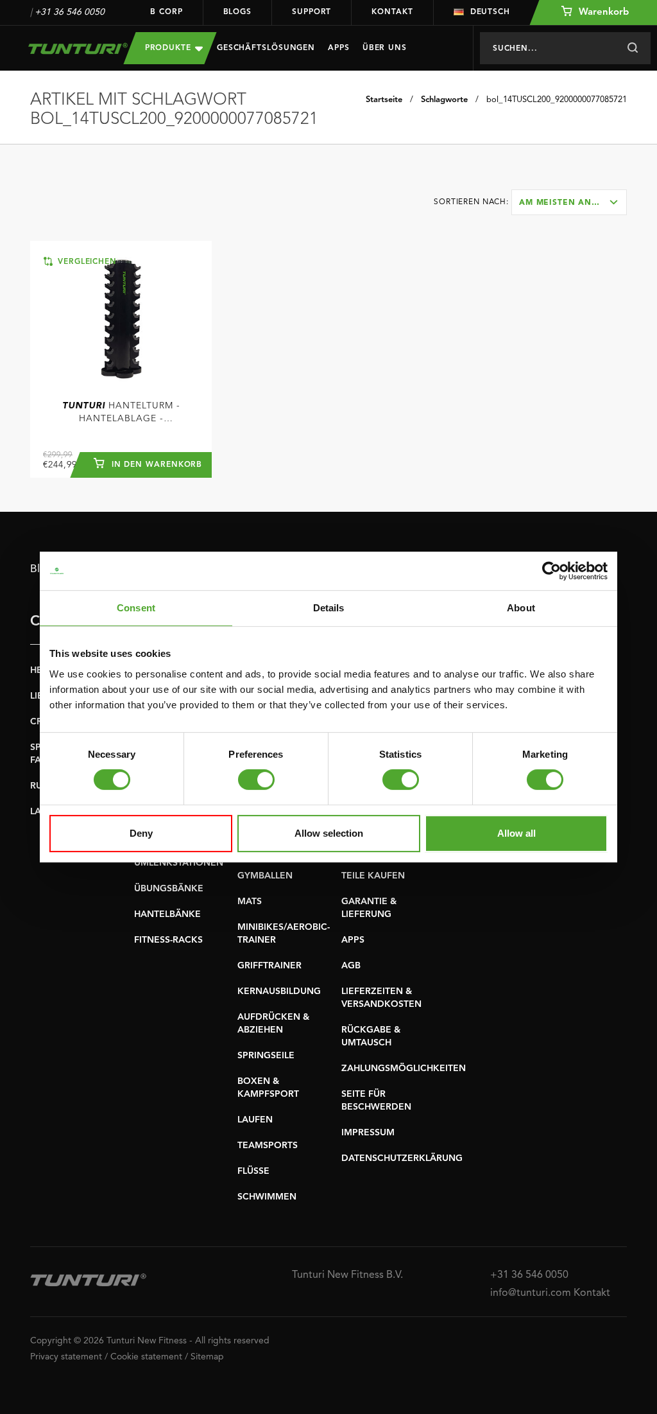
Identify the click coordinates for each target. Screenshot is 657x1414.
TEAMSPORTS (267, 1145)
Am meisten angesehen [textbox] (572, 203)
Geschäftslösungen (266, 48)
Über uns (385, 48)
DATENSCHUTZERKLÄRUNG (402, 1158)
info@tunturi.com (530, 1293)
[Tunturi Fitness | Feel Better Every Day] (67, 48)
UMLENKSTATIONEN (178, 863)
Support (311, 12)
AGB (351, 965)
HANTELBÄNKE (167, 914)
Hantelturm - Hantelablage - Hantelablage (121, 413)
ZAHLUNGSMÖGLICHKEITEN (403, 1068)
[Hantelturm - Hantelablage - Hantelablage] (121, 319)
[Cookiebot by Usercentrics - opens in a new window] (551, 570)
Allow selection (328, 833)
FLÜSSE (253, 1171)
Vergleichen (86, 262)
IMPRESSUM (368, 1132)
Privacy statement (66, 1356)
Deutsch (490, 12)
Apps (339, 48)
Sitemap (207, 1356)
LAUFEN (255, 1119)
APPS (352, 940)
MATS (249, 901)
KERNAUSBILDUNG (279, 991)
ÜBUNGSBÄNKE (168, 888)
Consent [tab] (136, 607)
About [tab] (521, 607)
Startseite (384, 100)
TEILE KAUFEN (373, 875)
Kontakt (392, 12)
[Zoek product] (632, 48)
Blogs (237, 12)
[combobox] (569, 202)
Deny (141, 833)
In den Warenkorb (155, 465)
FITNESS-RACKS (168, 940)
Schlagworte (444, 100)
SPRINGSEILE (265, 1055)
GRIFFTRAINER (269, 965)
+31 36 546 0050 (70, 12)
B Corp (166, 12)
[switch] (256, 779)
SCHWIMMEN (266, 1196)
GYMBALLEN (265, 875)
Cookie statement (146, 1356)
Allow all (516, 833)
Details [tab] (329, 607)
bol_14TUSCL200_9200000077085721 (556, 100)
